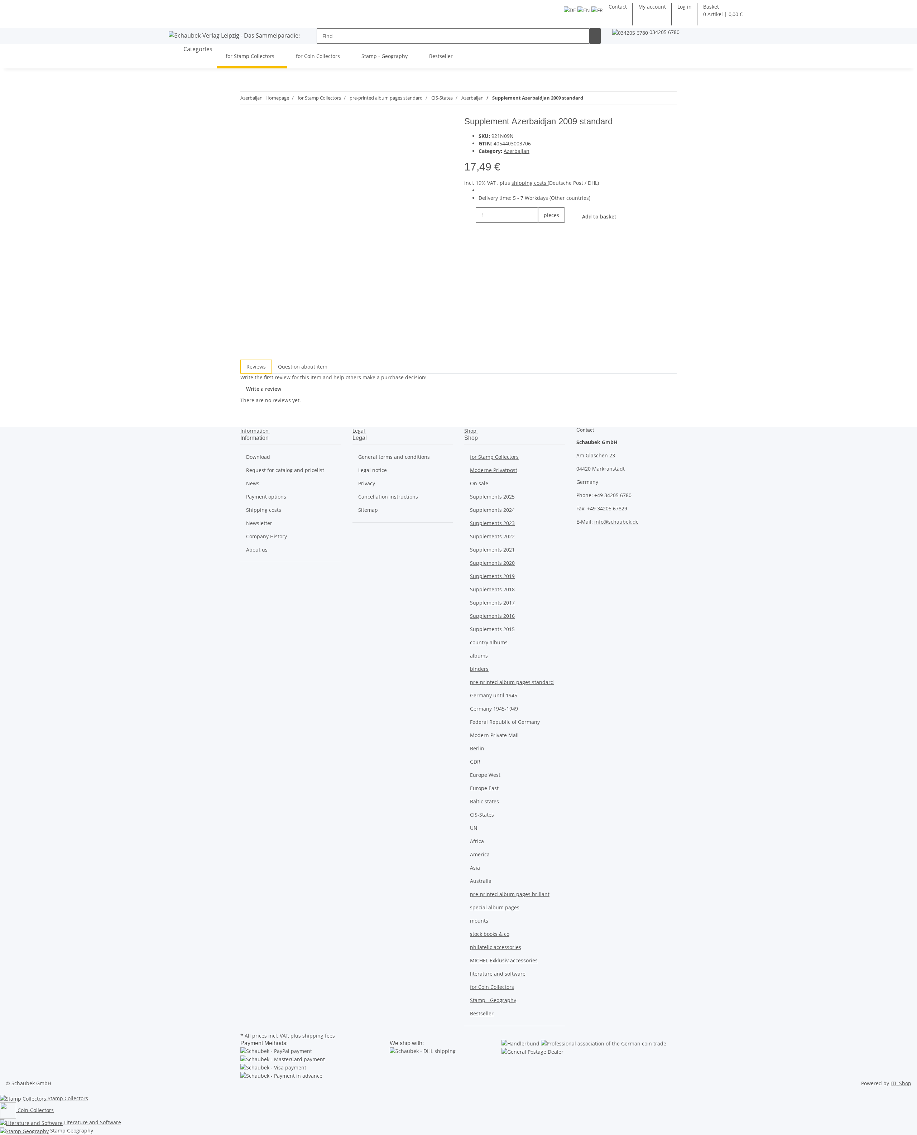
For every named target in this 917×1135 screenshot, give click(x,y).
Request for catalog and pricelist (285, 470)
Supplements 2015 (492, 629)
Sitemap (368, 509)
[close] (246, 124)
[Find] (595, 36)
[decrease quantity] (470, 215)
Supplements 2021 (492, 549)
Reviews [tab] (256, 366)
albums (479, 655)
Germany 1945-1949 (494, 708)
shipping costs (530, 182)
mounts (479, 920)
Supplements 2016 (492, 615)
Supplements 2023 (492, 523)
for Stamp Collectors (494, 456)
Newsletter (259, 523)
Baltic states (484, 801)
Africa (477, 841)
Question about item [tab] (302, 366)
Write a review (263, 388)
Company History (266, 536)
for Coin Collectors (492, 986)
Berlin (477, 748)
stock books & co (489, 933)
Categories (197, 49)
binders (479, 668)
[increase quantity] (543, 230)
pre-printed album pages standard (512, 682)
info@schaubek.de (616, 521)
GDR (475, 761)
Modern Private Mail (494, 735)
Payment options (266, 496)
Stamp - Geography (493, 1000)
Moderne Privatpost (493, 470)
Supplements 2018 (492, 589)
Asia (475, 867)
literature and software (497, 973)
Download (258, 456)
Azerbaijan (516, 151)
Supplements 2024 (492, 509)
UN (473, 827)
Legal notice (372, 470)
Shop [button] (471, 430)
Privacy (366, 483)
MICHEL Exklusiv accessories (504, 960)
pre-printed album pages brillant (509, 894)
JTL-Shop (900, 1083)
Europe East (484, 788)
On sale (479, 483)
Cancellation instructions (388, 496)
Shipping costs (263, 509)
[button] (684, 6)
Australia (480, 880)
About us (257, 549)
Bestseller (482, 1013)
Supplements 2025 (492, 496)
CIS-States (482, 814)
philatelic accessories (495, 947)
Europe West (485, 774)
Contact (618, 6)
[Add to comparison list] (246, 139)
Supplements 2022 (492, 536)
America (480, 854)
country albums (489, 642)
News (252, 483)
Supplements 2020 (492, 562)
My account (652, 6)
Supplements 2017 (492, 602)
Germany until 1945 (493, 695)
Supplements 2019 (492, 576)
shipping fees (318, 1035)
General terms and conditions (394, 456)
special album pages (494, 907)
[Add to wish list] (259, 139)
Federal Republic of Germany (505, 721)
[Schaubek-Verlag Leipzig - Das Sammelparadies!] (234, 35)
